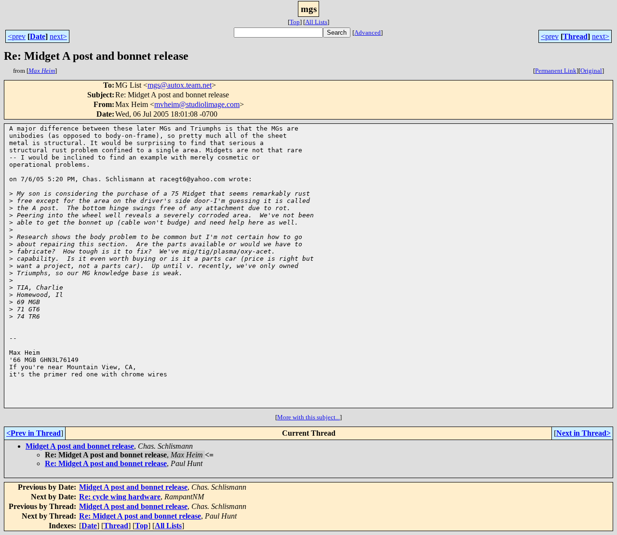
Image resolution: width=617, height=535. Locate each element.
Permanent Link (556, 70)
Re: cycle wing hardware (120, 497)
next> (58, 36)
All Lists (316, 22)
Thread (575, 36)
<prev (17, 36)
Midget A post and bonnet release (80, 446)
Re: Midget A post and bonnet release (106, 463)
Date (37, 36)
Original (591, 70)
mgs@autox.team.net (180, 85)
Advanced (367, 32)
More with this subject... (308, 417)
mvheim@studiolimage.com (197, 104)
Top (295, 22)
